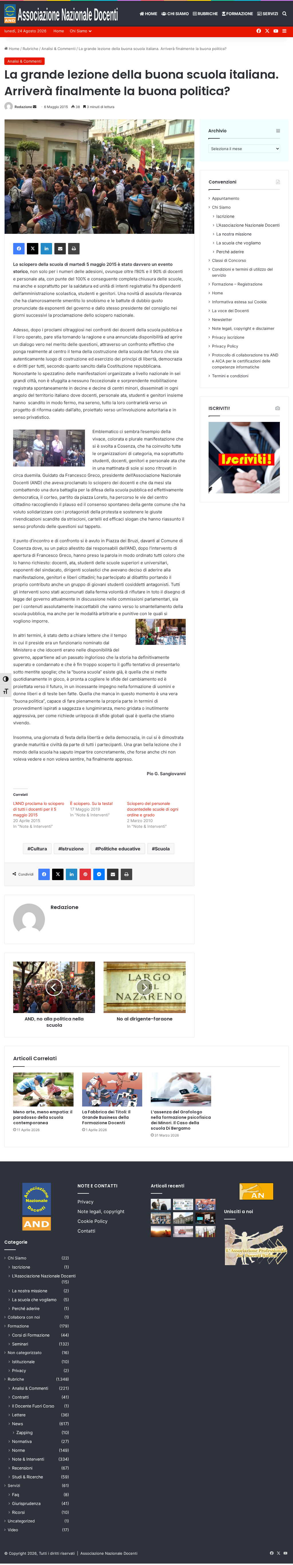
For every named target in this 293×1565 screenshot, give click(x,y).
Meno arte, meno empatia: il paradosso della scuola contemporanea (42, 1117)
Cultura (38, 849)
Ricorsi (18, 1512)
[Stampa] (74, 248)
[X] (32, 248)
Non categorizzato (24, 1352)
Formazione (239, 13)
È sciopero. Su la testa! (91, 803)
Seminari (20, 1343)
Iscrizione (225, 216)
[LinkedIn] (46, 248)
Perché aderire (230, 251)
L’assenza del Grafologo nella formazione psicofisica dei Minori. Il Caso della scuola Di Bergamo (181, 1120)
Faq (15, 1494)
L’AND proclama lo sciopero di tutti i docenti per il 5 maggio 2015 (38, 809)
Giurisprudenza (26, 1503)
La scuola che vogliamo (238, 242)
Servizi (270, 13)
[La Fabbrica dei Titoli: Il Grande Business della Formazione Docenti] (112, 1089)
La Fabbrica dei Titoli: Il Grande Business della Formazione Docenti (106, 1117)
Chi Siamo (178, 13)
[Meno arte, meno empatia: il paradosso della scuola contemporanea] (43, 1089)
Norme (18, 1450)
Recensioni (22, 1468)
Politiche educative (119, 849)
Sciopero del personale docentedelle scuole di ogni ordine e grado (152, 809)
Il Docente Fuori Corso (33, 1405)
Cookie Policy (93, 1221)
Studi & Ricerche (27, 1476)
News (17, 1423)
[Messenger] (99, 874)
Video (13, 1530)
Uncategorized (21, 1521)
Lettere (18, 1414)
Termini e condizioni (230, 376)
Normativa (22, 1441)
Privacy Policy (225, 346)
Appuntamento (225, 198)
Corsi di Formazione (31, 1335)
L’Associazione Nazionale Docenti (248, 225)
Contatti (86, 1231)
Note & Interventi (28, 1459)
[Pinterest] (85, 874)
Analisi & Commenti (58, 48)
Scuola (162, 849)
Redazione (23, 107)
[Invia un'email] (34, 107)
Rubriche (207, 13)
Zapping (24, 1432)
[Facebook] (19, 248)
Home (150, 13)
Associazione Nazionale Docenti (108, 1553)
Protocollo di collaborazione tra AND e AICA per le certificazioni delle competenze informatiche (245, 361)
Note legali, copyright (101, 1211)
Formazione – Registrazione (237, 284)
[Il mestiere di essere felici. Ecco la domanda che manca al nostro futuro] (161, 1231)
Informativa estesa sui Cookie (239, 302)
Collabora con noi (24, 1317)
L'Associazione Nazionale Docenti (44, 1275)
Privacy (19, 1370)
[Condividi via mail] (60, 248)
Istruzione (72, 849)
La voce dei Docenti (230, 310)
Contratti (20, 1397)
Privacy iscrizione (228, 337)
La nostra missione (234, 234)
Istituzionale (23, 1361)
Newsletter (222, 319)
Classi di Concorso (229, 260)
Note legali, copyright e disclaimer (243, 328)
